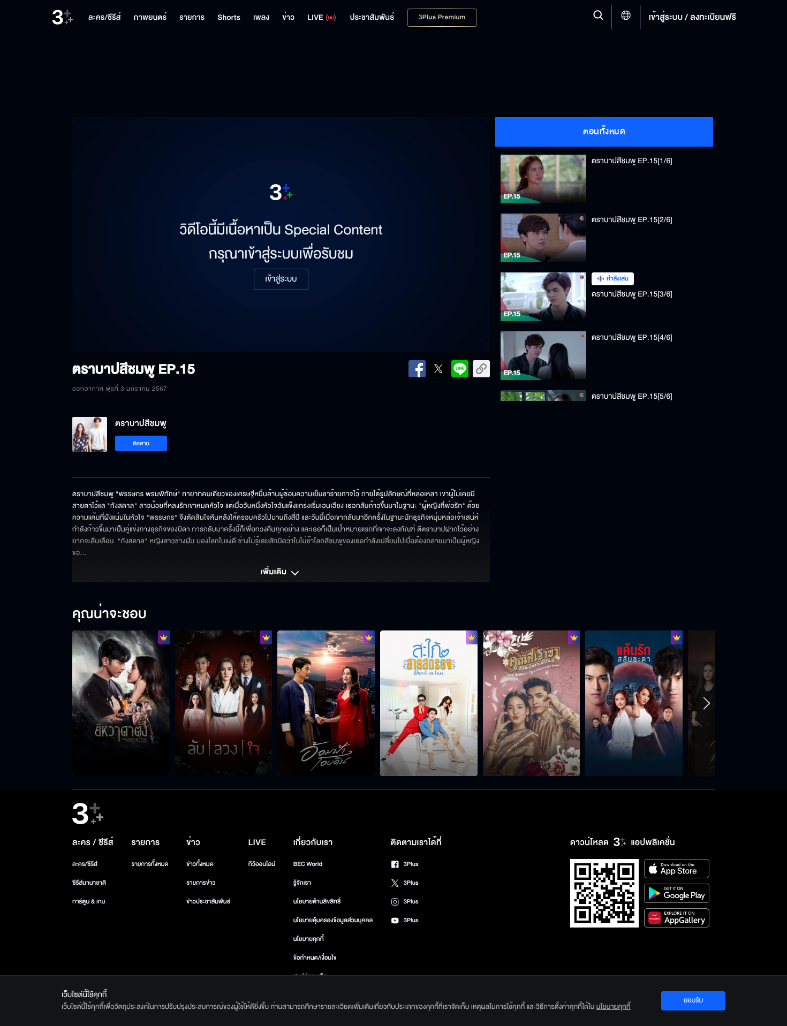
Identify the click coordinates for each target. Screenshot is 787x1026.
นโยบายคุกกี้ (308, 939)
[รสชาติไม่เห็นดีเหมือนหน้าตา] (326, 703)
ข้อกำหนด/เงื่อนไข (315, 958)
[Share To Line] (459, 368)
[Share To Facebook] (417, 368)
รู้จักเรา (302, 883)
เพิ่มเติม (275, 573)
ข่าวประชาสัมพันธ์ (208, 901)
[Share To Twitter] (438, 368)
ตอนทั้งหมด (604, 132)
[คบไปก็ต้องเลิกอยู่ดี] (224, 703)
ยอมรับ (693, 1000)
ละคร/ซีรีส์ (84, 864)
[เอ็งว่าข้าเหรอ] (121, 703)
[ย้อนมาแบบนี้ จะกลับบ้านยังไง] (531, 703)
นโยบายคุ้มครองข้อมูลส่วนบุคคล (333, 920)
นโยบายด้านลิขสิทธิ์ (317, 901)
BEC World (307, 864)
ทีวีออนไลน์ (261, 864)
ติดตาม (141, 443)
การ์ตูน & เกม (88, 901)
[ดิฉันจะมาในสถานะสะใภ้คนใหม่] (429, 703)
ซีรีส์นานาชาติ (89, 883)
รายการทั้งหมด (149, 864)
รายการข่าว (200, 883)
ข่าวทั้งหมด (200, 864)
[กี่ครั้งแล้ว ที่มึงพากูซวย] (634, 703)
